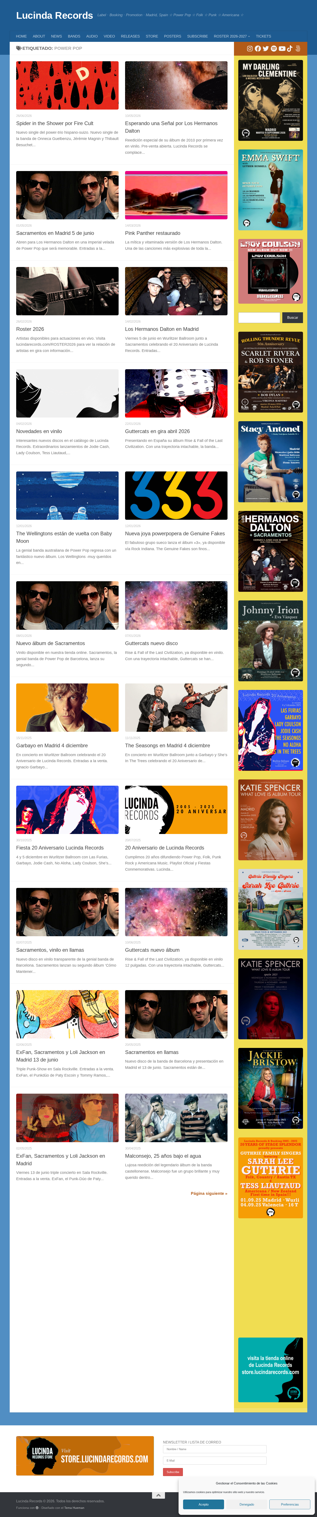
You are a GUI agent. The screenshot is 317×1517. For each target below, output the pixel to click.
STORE (152, 36)
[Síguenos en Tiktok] (290, 49)
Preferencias (290, 1504)
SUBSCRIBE (197, 36)
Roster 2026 (30, 329)
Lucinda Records (54, 15)
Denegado (247, 1504)
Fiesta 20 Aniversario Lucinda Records (60, 848)
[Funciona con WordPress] (37, 1507)
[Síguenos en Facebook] (258, 49)
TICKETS (263, 36)
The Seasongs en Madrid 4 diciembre (167, 745)
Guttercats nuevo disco (151, 643)
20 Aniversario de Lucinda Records (164, 848)
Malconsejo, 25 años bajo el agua (163, 1156)
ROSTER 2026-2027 (230, 36)
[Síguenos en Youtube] (282, 49)
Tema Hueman (74, 1507)
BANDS (74, 36)
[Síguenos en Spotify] (274, 49)
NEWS (56, 36)
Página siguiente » (209, 1193)
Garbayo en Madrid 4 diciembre (52, 745)
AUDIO (92, 36)
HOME (21, 36)
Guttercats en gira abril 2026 (157, 431)
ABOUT (39, 36)
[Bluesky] (298, 49)
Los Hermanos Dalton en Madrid (162, 329)
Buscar (292, 317)
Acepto (204, 1504)
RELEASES (130, 36)
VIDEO (109, 36)
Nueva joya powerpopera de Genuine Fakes (175, 533)
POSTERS (172, 36)
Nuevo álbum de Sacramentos (50, 643)
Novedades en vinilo (39, 431)
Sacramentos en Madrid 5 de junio (55, 233)
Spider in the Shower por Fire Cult (54, 123)
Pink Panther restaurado (152, 233)
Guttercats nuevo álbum (152, 950)
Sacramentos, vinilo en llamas (50, 950)
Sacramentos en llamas (152, 1052)
